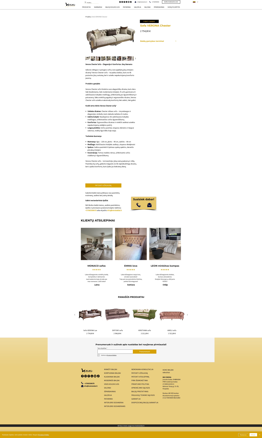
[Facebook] (120, 2)
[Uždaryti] (259, 434)
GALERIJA (108, 395)
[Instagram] (122, 2)
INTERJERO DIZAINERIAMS (114, 406)
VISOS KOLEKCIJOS (111, 384)
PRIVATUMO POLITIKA (140, 384)
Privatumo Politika (43, 435)
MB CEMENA (167, 377)
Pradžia (88, 17)
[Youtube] (128, 2)
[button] (86, 7)
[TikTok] (131, 2)
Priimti (253, 435)
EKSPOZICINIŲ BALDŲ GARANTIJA (144, 402)
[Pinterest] (124, 2)
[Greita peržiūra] (90, 314)
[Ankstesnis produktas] (74, 315)
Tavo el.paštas (102, 348)
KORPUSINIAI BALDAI (112, 373)
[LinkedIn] (126, 2)
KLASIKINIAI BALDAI (112, 377)
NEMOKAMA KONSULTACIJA (142, 369)
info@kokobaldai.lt (114, 210)
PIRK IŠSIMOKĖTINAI (139, 380)
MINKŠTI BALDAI (110, 369)
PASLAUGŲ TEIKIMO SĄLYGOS (143, 395)
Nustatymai (243, 435)
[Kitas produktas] (187, 315)
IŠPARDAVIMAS (110, 391)
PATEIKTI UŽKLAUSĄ (139, 373)
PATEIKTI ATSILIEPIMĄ (140, 377)
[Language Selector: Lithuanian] (195, 2)
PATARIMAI (108, 399)
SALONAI (107, 388)
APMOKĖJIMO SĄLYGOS (140, 388)
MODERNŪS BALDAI (112, 380)
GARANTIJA (136, 399)
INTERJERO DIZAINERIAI (113, 402)
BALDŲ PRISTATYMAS (139, 391)
